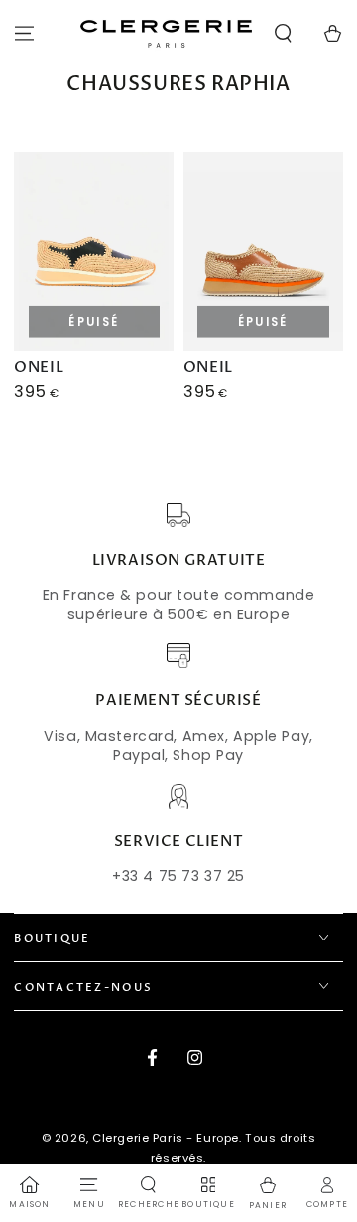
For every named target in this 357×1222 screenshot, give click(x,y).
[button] (283, 34)
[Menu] (24, 34)
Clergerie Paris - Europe (165, 1138)
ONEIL (38, 367)
